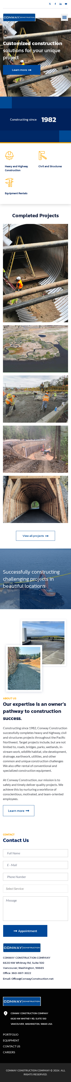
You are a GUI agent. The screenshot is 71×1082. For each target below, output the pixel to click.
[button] (64, 17)
